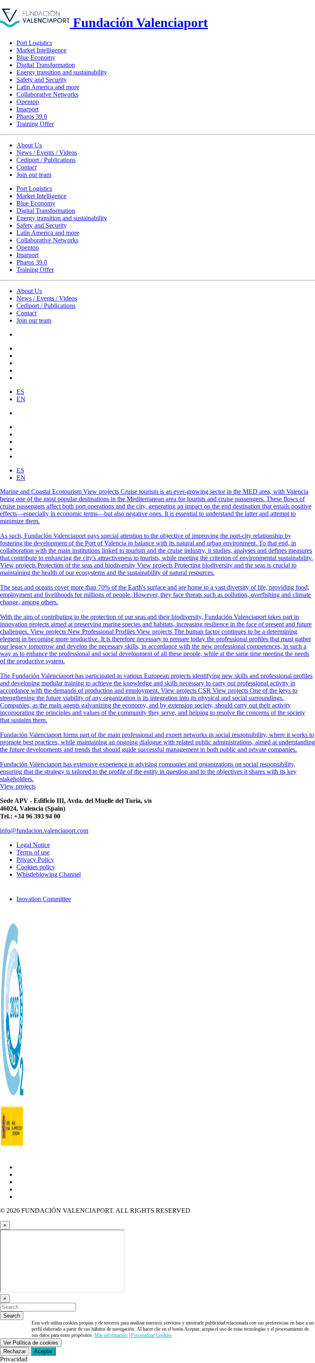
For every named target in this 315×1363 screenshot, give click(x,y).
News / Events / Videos (46, 152)
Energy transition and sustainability (61, 72)
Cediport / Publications (45, 159)
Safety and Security (41, 79)
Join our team (33, 174)
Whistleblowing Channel (48, 874)
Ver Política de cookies (30, 1343)
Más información (111, 1335)
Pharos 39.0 (31, 116)
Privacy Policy (35, 859)
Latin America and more (47, 87)
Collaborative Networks (47, 94)
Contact (26, 167)
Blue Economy (35, 57)
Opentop (27, 101)
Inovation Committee (43, 898)
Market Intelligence (41, 50)
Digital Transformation (45, 64)
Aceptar (43, 1351)
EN (20, 399)
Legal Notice (33, 844)
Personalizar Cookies (151, 1335)
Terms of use (33, 852)
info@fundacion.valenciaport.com (44, 830)
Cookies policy (35, 866)
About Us (29, 145)
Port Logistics (34, 42)
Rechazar (14, 1351)
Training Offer (35, 123)
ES (20, 391)
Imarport (27, 109)
